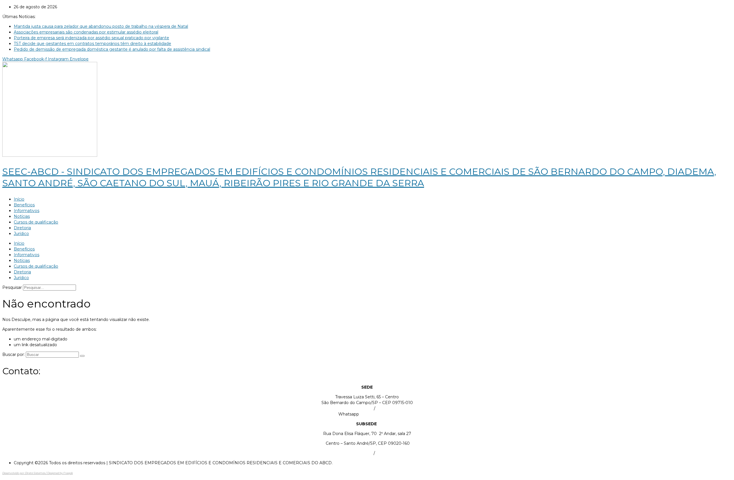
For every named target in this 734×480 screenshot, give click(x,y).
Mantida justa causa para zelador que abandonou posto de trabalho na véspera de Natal (101, 26)
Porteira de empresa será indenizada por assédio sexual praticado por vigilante (91, 37)
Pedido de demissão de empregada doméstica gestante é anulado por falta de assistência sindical (112, 49)
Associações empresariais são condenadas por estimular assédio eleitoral (86, 32)
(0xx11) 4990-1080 (354, 453)
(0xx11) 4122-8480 (378, 414)
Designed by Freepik (60, 473)
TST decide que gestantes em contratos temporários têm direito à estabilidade (92, 43)
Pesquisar (12, 287)
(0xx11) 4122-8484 (355, 408)
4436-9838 (387, 453)
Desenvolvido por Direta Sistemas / (24, 473)
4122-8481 (386, 408)
